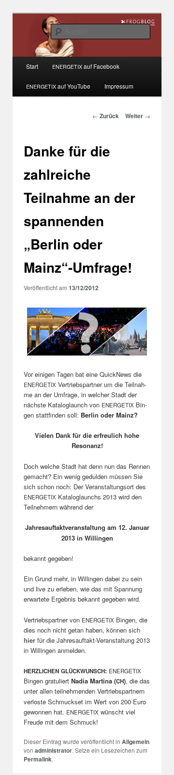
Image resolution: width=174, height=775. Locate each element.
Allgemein (135, 741)
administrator (53, 750)
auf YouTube (58, 86)
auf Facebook (85, 66)
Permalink (38, 759)
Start (32, 66)
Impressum (118, 86)
